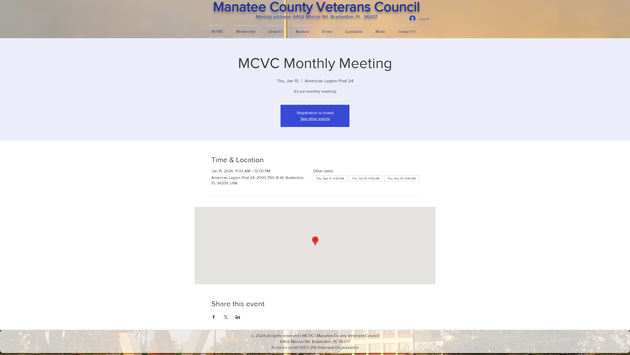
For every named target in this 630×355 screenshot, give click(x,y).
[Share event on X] (225, 317)
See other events (315, 119)
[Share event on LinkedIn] (238, 317)
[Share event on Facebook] (213, 317)
